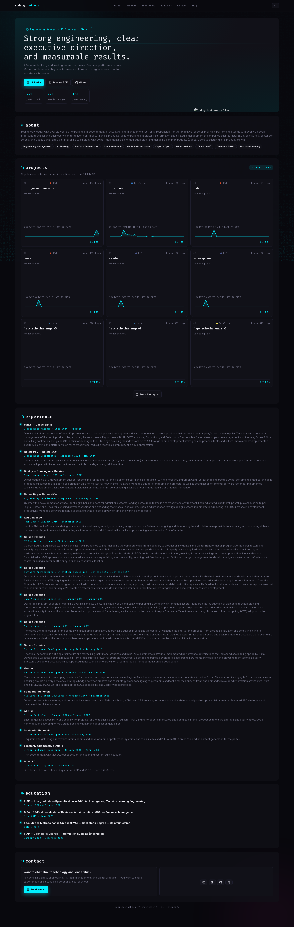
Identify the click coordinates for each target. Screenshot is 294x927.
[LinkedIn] (212, 882)
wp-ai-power (202, 258)
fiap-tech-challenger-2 (210, 328)
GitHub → (95, 242)
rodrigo (27, 5)
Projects (131, 5)
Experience (148, 5)
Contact (181, 5)
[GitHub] (220, 882)
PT (275, 5)
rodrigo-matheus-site (39, 188)
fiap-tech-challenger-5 (40, 328)
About (117, 5)
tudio (197, 188)
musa (27, 258)
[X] (229, 882)
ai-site (113, 258)
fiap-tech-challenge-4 (125, 328)
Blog (194, 5)
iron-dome (116, 188)
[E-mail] (203, 882)
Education (166, 5)
